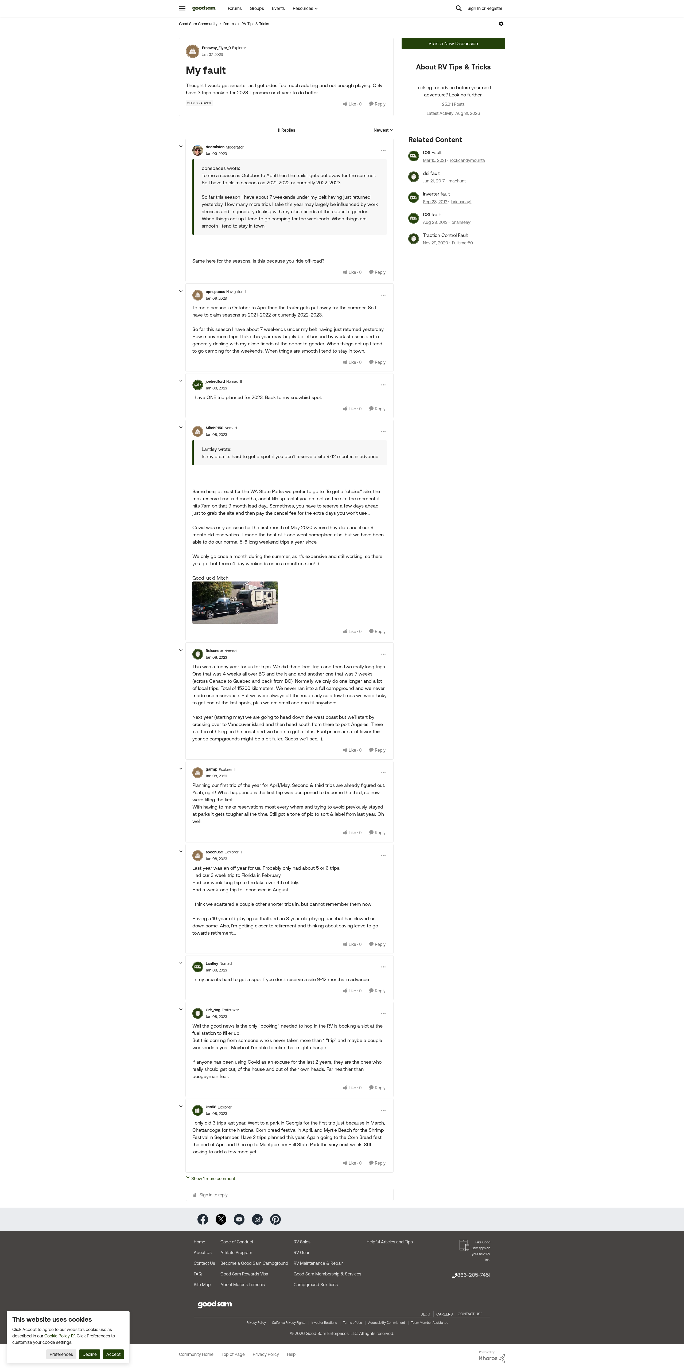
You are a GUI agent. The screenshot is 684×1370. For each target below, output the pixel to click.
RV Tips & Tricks (255, 24)
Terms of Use (352, 1323)
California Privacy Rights (288, 1323)
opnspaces (215, 292)
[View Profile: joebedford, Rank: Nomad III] (197, 385)
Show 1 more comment (213, 1178)
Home (199, 1241)
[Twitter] (221, 1219)
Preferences (61, 1354)
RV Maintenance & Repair (318, 1263)
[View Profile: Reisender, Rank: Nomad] (197, 654)
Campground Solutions (316, 1284)
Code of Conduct (236, 1241)
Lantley (212, 963)
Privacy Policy (256, 1323)
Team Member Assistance (429, 1323)
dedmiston (215, 147)
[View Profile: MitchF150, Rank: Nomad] (197, 431)
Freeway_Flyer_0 (216, 48)
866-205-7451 (473, 1275)
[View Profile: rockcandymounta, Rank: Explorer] (413, 156)
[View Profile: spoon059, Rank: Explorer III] (197, 855)
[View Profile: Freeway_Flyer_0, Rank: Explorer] (192, 51)
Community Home (196, 1354)
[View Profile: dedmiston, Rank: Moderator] (197, 150)
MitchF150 (214, 428)
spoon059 (214, 852)
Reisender (214, 651)
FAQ (198, 1273)
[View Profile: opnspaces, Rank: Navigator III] (197, 295)
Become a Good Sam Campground (254, 1263)
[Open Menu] (501, 24)
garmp (211, 769)
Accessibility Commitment (386, 1323)
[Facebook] (202, 1219)
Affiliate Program (236, 1252)
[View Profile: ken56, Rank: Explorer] (197, 1110)
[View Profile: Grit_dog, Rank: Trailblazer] (197, 1013)
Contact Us (204, 1263)
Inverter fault (436, 194)
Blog (425, 1314)
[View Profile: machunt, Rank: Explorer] (413, 176)
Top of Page (233, 1354)
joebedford (215, 381)
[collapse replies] (181, 146)
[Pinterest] (275, 1219)
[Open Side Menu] (182, 8)
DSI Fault (432, 152)
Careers (444, 1314)
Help (291, 1354)
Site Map (202, 1284)
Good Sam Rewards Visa (244, 1273)
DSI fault (432, 214)
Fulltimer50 (462, 242)
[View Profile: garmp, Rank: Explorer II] (197, 772)
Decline (90, 1354)
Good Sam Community (198, 24)
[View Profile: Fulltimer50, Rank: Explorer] (413, 238)
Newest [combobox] (384, 130)
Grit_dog (213, 1010)
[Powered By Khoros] (492, 1357)
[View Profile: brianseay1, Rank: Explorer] (413, 197)
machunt (457, 180)
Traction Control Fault (445, 235)
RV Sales (302, 1241)
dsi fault (431, 173)
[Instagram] (257, 1219)
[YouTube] (239, 1219)
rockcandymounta (467, 160)
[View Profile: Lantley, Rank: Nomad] (197, 967)
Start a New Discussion (453, 43)
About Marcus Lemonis (242, 1284)
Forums (229, 24)
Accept (113, 1354)
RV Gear (301, 1252)
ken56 (211, 1107)
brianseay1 (461, 201)
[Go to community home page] (204, 8)
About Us (203, 1252)
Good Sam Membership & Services (327, 1273)
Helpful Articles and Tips (390, 1241)
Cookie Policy (57, 1335)
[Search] (459, 8)
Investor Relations (324, 1323)
